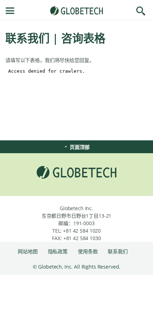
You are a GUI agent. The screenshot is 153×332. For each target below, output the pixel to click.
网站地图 (28, 251)
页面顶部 (78, 147)
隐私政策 (58, 251)
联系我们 (117, 251)
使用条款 (88, 251)
